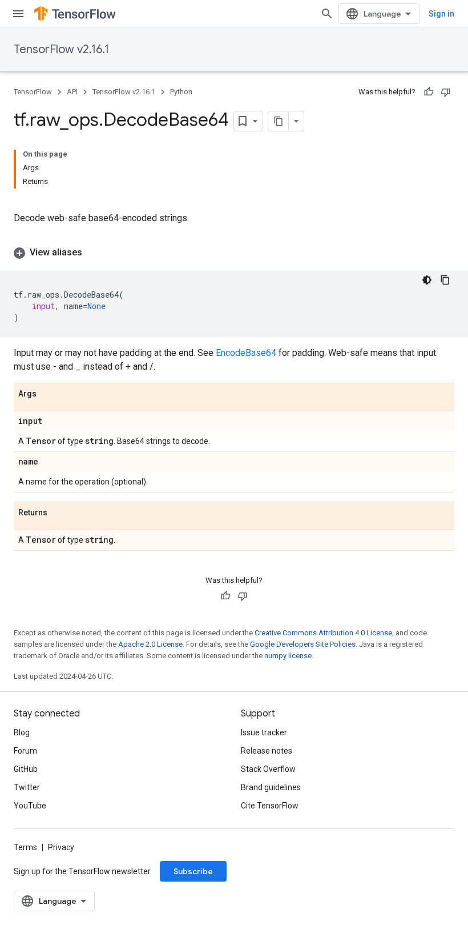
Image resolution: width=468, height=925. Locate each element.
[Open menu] (18, 13)
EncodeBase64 (246, 352)
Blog (22, 732)
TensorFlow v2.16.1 (61, 49)
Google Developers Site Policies (303, 644)
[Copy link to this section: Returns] (58, 513)
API (72, 91)
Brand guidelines (271, 787)
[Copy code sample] (445, 280)
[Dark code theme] (427, 280)
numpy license (288, 655)
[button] (234, 252)
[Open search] (327, 14)
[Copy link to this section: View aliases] (93, 252)
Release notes (266, 750)
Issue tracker (264, 732)
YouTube (30, 805)
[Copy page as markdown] (278, 121)
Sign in (441, 13)
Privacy (61, 847)
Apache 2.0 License (150, 644)
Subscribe (193, 871)
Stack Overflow (268, 769)
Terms (25, 847)
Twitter (27, 787)
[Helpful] (428, 92)
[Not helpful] (445, 92)
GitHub (26, 769)
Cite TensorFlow (269, 805)
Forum (25, 750)
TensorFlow (33, 91)
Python (181, 91)
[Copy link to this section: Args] (48, 394)
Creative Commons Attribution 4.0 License (323, 632)
